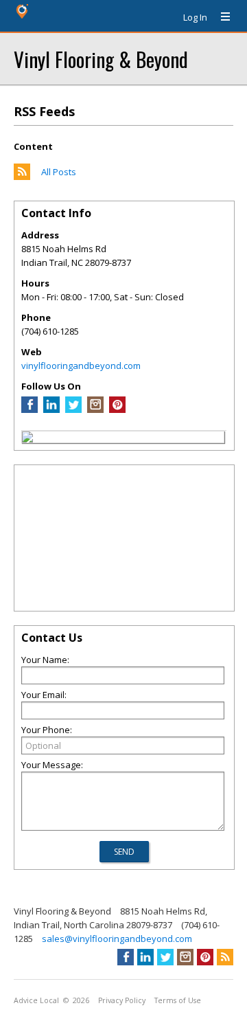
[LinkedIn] (51, 409)
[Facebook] (29, 409)
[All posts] (22, 176)
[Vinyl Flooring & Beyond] (27, 439)
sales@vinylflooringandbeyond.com (117, 938)
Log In (195, 17)
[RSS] (225, 957)
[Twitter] (73, 409)
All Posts (58, 172)
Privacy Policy (121, 1000)
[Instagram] (95, 409)
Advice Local (36, 1000)
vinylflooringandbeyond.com (81, 365)
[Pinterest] (117, 409)
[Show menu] (220, 17)
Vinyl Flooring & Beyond (101, 59)
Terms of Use (177, 1000)
